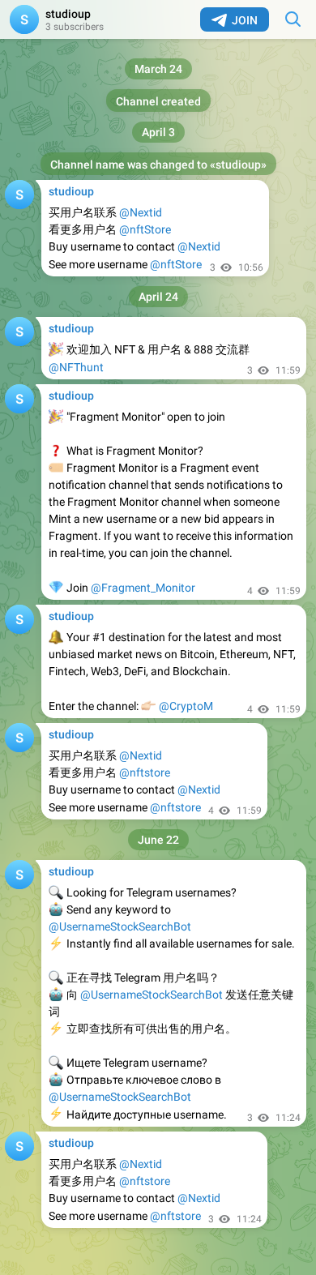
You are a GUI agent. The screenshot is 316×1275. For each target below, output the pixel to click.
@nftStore (145, 229)
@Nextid (140, 212)
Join (245, 20)
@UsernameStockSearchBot (120, 926)
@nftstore (144, 772)
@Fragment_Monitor (143, 587)
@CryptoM (186, 706)
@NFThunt (76, 367)
